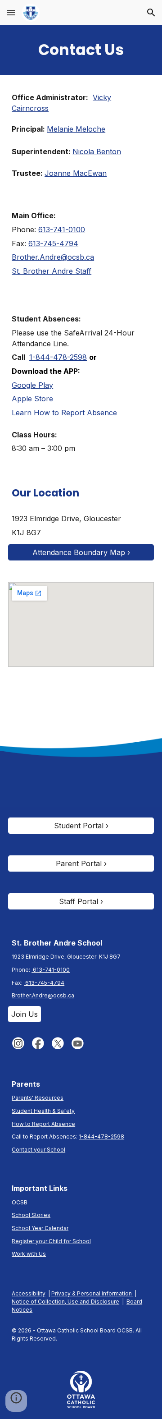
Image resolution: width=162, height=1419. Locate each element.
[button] (11, 12)
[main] (81, 50)
